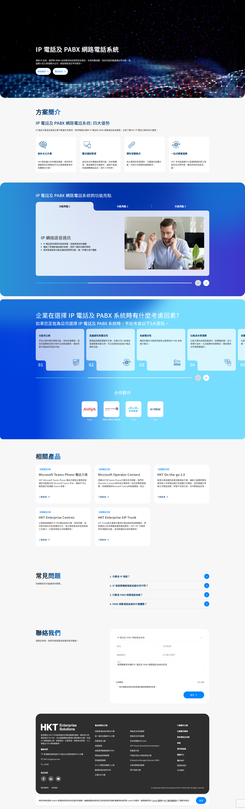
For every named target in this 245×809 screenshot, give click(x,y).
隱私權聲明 (44, 788)
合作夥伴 (180, 770)
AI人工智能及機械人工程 (104, 765)
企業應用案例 (182, 731)
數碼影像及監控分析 (103, 770)
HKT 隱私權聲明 (170, 800)
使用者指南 (181, 748)
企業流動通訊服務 (137, 765)
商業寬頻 (98, 745)
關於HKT (180, 760)
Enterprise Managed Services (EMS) (144, 760)
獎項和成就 (181, 765)
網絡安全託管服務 (137, 731)
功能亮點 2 (122, 206)
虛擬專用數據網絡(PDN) (104, 750)
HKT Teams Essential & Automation (144, 745)
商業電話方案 (100, 741)
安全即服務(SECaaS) (138, 741)
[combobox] (159, 637)
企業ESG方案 (100, 774)
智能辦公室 (134, 750)
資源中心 (180, 754)
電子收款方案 (135, 770)
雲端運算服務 (100, 760)
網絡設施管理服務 (102, 755)
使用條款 (55, 788)
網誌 (179, 743)
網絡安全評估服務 (137, 736)
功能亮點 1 (64, 206)
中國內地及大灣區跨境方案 (140, 755)
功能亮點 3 (180, 206)
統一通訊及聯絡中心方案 (105, 736)
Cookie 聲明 (156, 800)
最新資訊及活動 (183, 737)
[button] (194, 637)
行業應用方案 (182, 725)
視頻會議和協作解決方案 (105, 731)
